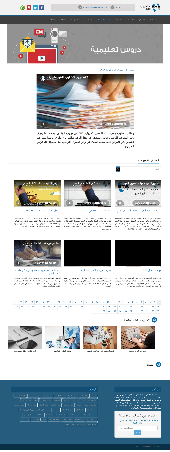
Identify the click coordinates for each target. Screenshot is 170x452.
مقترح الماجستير (68, 405)
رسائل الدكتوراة (47, 395)
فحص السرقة (81, 424)
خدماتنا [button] (131, 19)
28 (21, 302)
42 (93, 306)
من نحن (142, 19)
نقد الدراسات (25, 419)
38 (115, 306)
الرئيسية (153, 19)
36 (126, 306)
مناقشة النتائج (92, 424)
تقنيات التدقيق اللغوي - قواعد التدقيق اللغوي (138, 210)
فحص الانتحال (69, 424)
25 (37, 302)
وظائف (62, 19)
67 (104, 311)
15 (92, 302)
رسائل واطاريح (72, 395)
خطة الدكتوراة (32, 405)
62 (131, 311)
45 (77, 306)
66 (109, 311)
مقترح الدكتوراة (55, 405)
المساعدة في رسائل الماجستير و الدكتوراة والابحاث (35, 410)
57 (158, 311)
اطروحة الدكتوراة (20, 395)
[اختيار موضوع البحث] (138, 337)
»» (94, 311)
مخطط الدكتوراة (91, 410)
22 (53, 302)
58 (153, 311)
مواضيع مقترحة (54, 419)
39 (109, 306)
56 (17, 306)
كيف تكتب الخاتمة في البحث (96, 210)
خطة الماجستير (26, 400)
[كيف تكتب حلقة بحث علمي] (25, 337)
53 (33, 306)
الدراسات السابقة (67, 410)
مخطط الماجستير (19, 405)
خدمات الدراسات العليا (89, 414)
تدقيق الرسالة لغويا (69, 400)
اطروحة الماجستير (34, 395)
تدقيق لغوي (81, 400)
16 (86, 302)
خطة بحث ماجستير (90, 405)
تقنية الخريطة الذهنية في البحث (95, 270)
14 (97, 302)
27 (26, 302)
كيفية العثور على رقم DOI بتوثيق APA (117, 70)
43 (87, 306)
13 (102, 302)
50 (49, 306)
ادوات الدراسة (38, 414)
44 (82, 306)
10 (119, 302)
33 (142, 306)
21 (59, 302)
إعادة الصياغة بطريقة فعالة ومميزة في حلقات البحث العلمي (38, 272)
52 (38, 306)
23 (48, 302)
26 (32, 302)
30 (158, 306)
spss (35, 400)
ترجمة (44, 419)
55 (22, 306)
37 (120, 306)
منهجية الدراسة (91, 419)
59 (147, 311)
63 (126, 311)
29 (15, 302)
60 (142, 311)
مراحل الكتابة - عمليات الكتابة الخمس (42, 210)
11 (113, 302)
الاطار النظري (79, 410)
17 (81, 302)
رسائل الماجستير (60, 395)
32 (147, 306)
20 (64, 302)
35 (131, 306)
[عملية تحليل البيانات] (62, 337)
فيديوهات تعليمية (104, 19)
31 (153, 306)
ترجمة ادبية (35, 419)
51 (44, 306)
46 (71, 306)
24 (43, 302)
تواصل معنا (74, 19)
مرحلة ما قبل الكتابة (151, 270)
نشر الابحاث (49, 414)
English (51, 19)
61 (136, 311)
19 (70, 302)
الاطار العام (56, 410)
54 (28, 306)
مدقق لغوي (57, 400)
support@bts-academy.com (96, 7)
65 (115, 311)
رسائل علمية (83, 395)
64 (120, 311)
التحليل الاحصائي (46, 400)
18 (75, 302)
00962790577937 (124, 7)
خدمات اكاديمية (60, 414)
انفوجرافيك (88, 19)
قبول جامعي (27, 414)
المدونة (118, 19)
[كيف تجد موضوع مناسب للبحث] (100, 337)
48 (60, 306)
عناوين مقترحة (79, 419)
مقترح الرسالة (44, 405)
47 (66, 306)
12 (108, 302)
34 (136, 306)
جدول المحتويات (67, 419)
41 (98, 306)
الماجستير (93, 395)
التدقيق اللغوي (92, 400)
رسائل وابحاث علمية (74, 414)
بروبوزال (79, 405)
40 (104, 306)
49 (55, 306)
